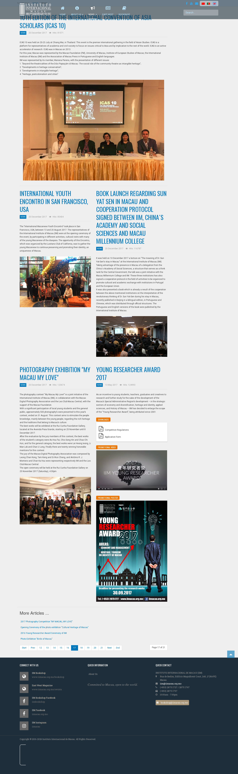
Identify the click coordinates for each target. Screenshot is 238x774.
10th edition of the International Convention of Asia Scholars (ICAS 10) (85, 21)
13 (47, 648)
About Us (76, 14)
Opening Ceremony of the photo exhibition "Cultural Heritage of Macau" (55, 627)
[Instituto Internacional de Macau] (37, 9)
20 (95, 648)
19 (88, 648)
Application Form (113, 437)
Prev (33, 648)
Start (24, 648)
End (118, 648)
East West (107, 14)
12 (40, 648)
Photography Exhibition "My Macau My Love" (55, 373)
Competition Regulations (117, 430)
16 (68, 648)
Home (63, 14)
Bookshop (124, 14)
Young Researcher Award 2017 (128, 373)
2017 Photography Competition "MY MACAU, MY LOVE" (47, 621)
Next (109, 648)
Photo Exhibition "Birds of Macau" (36, 639)
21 (102, 648)
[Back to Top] (231, 654)
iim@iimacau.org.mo (170, 683)
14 (54, 648)
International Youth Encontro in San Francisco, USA (54, 201)
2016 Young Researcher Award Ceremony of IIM (44, 633)
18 (81, 648)
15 (61, 648)
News (92, 14)
